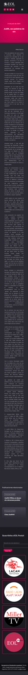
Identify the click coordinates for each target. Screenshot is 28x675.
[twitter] (8, 9)
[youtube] (13, 9)
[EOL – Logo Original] (9, 3)
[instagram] (10, 9)
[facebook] (5, 9)
